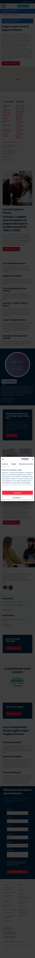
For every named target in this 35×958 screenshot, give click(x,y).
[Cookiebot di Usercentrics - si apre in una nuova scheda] (22, 459)
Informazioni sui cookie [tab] (26, 464)
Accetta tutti (17, 492)
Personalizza (16, 497)
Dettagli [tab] (13, 464)
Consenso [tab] (5, 464)
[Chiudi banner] (32, 459)
